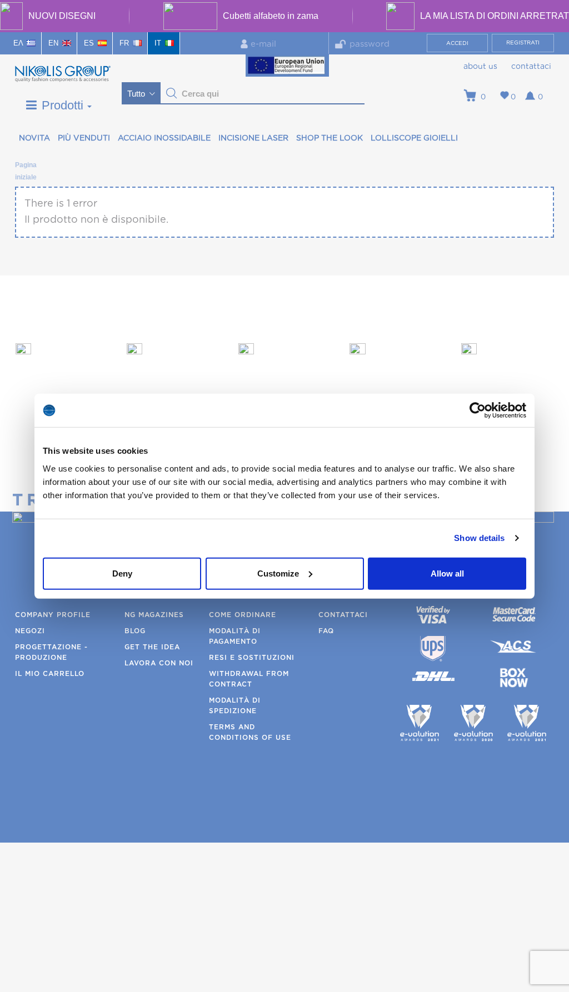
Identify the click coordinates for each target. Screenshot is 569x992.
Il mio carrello (49, 673)
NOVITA (34, 138)
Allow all (447, 573)
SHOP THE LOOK (329, 138)
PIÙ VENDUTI (84, 138)
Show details (479, 538)
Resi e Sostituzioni (252, 657)
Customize (278, 573)
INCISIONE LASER (253, 138)
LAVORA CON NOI (158, 663)
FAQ (326, 631)
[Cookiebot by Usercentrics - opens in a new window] (477, 410)
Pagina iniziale (25, 167)
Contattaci (531, 67)
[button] (171, 93)
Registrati (523, 43)
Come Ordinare (242, 615)
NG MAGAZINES (154, 615)
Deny (122, 573)
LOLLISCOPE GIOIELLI (414, 138)
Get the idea (152, 647)
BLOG (135, 631)
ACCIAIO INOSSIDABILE (164, 138)
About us (480, 67)
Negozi (30, 631)
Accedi (457, 43)
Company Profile (53, 615)
